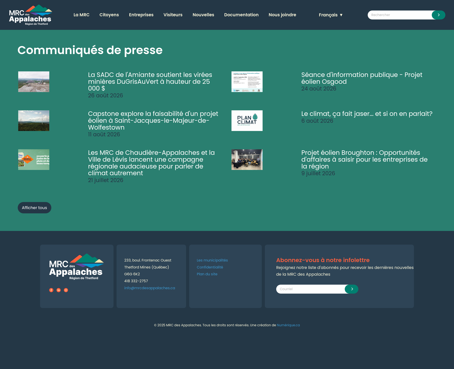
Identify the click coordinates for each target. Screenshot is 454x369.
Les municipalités (212, 260)
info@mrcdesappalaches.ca (149, 288)
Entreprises (141, 15)
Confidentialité (210, 267)
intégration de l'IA (65, 345)
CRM (122, 345)
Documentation (241, 15)
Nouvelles (203, 15)
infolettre (132, 345)
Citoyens (109, 15)
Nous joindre (282, 15)
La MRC (82, 15)
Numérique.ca (288, 325)
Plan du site (207, 274)
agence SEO (44, 345)
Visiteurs (173, 15)
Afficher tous (34, 208)
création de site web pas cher (98, 345)
